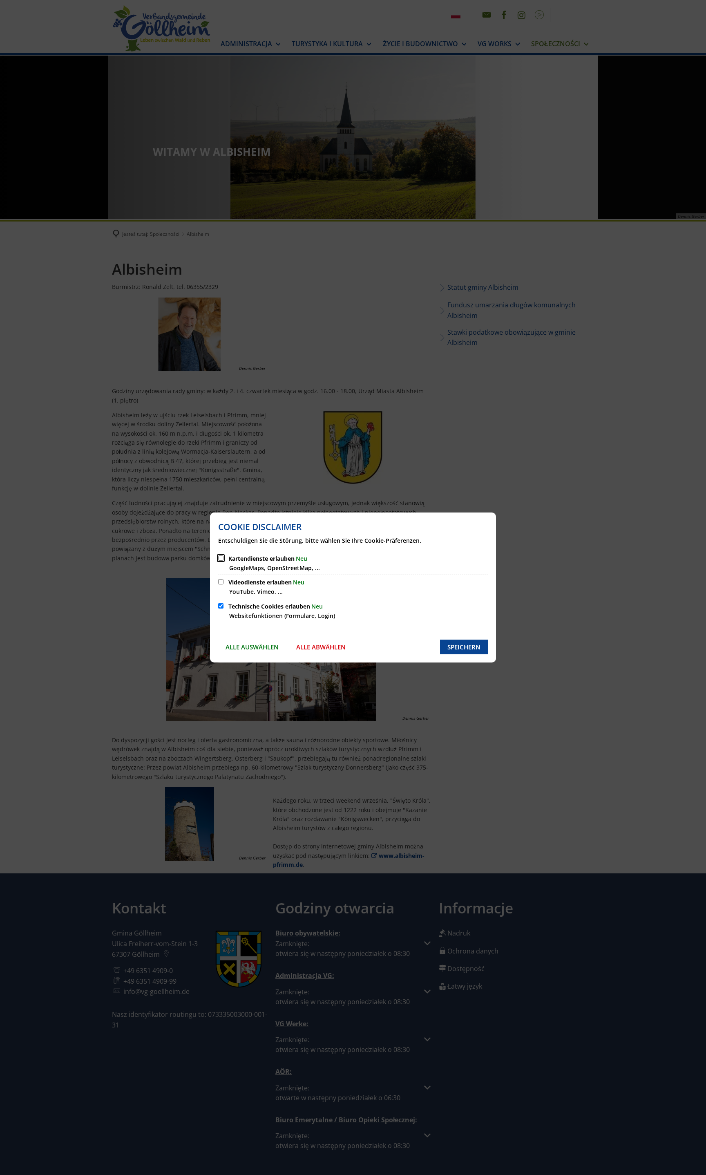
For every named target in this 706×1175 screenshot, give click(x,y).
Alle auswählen (252, 647)
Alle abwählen (321, 647)
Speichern (463, 647)
